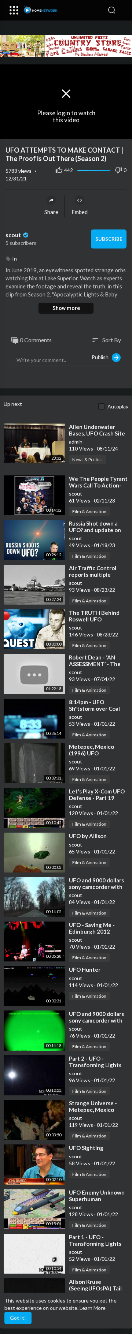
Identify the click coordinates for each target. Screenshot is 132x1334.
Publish (102, 357)
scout (14, 234)
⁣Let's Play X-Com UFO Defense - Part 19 (97, 794)
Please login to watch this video (66, 116)
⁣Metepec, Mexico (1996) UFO (91, 749)
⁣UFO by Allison (88, 836)
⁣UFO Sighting (86, 1147)
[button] (122, 10)
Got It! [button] (18, 1318)
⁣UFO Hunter (84, 969)
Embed (80, 212)
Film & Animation (89, 511)
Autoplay (117, 406)
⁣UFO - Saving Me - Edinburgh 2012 (92, 928)
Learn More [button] (93, 1308)
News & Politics (87, 459)
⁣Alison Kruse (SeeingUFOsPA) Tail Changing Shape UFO (96, 1288)
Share (51, 212)
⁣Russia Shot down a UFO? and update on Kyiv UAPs (95, 530)
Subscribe (108, 239)
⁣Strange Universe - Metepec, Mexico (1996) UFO (93, 1110)
